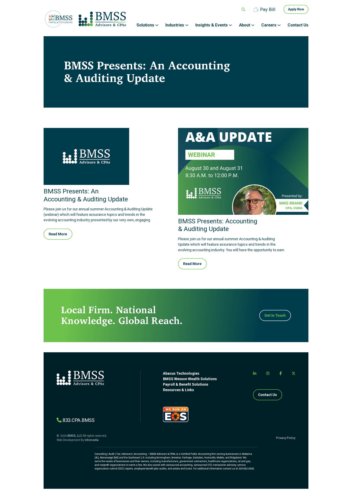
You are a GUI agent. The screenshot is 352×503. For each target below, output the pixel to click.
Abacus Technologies (181, 373)
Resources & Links (178, 390)
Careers (268, 25)
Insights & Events (211, 25)
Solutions (145, 25)
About (244, 25)
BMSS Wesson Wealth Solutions (190, 379)
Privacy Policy (285, 438)
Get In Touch (275, 315)
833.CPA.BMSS (79, 420)
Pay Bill (267, 9)
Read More (58, 234)
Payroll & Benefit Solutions (185, 384)
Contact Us (298, 25)
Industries (174, 25)
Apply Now (296, 9)
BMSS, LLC (74, 435)
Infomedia (92, 440)
